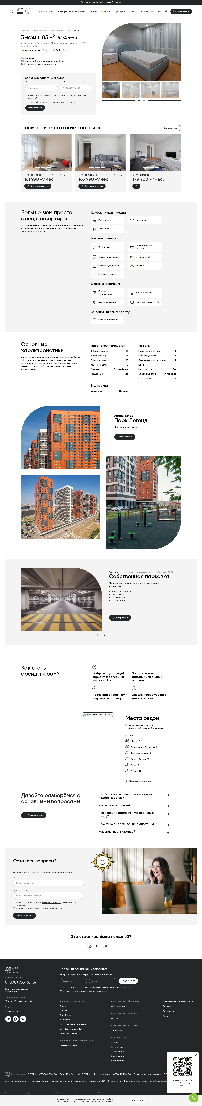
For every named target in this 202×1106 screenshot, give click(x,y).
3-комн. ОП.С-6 (87, 175)
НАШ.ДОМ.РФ (83, 1074)
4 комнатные (117, 1061)
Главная (25, 31)
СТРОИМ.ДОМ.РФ (122, 1074)
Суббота (115, 1018)
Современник (118, 1006)
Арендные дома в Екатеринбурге (76, 1040)
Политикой (102, 1093)
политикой (32, 98)
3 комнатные (117, 1056)
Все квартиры (171, 128)
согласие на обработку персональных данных (61, 1093)
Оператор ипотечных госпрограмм (69, 1081)
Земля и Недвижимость (16, 1081)
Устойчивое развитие (161, 1081)
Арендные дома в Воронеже (125, 1001)
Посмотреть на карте (140, 781)
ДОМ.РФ (32, 1074)
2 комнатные (117, 1052)
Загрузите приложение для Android (16, 990)
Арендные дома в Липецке (124, 1013)
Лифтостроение (101, 1074)
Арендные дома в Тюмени (124, 1025)
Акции (107, 11)
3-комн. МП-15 (140, 175)
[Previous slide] (121, 100)
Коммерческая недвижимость (178, 1001)
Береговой (116, 1030)
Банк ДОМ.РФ (67, 1074)
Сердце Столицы (68, 1033)
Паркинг (93, 11)
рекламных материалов (64, 102)
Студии (115, 1043)
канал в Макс (179, 1083)
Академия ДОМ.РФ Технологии (105, 1081)
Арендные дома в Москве (72, 1001)
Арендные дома (46, 11)
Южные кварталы (68, 1045)
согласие (97, 1099)
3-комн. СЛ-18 (32, 175)
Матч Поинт (66, 1020)
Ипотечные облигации (135, 1081)
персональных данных (63, 96)
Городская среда (40, 1081)
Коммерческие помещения (71, 11)
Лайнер (63, 1006)
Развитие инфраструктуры (147, 1074)
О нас (166, 1016)
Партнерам (119, 11)
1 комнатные (117, 1047)
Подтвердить (137, 1100)
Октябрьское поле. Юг (71, 1029)
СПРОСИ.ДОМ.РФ (48, 1074)
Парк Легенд (56, 31)
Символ (63, 1011)
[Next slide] (162, 100)
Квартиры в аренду (121, 1037)
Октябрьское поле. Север (73, 1024)
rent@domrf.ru (11, 1011)
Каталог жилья (39, 31)
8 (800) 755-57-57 (152, 11)
